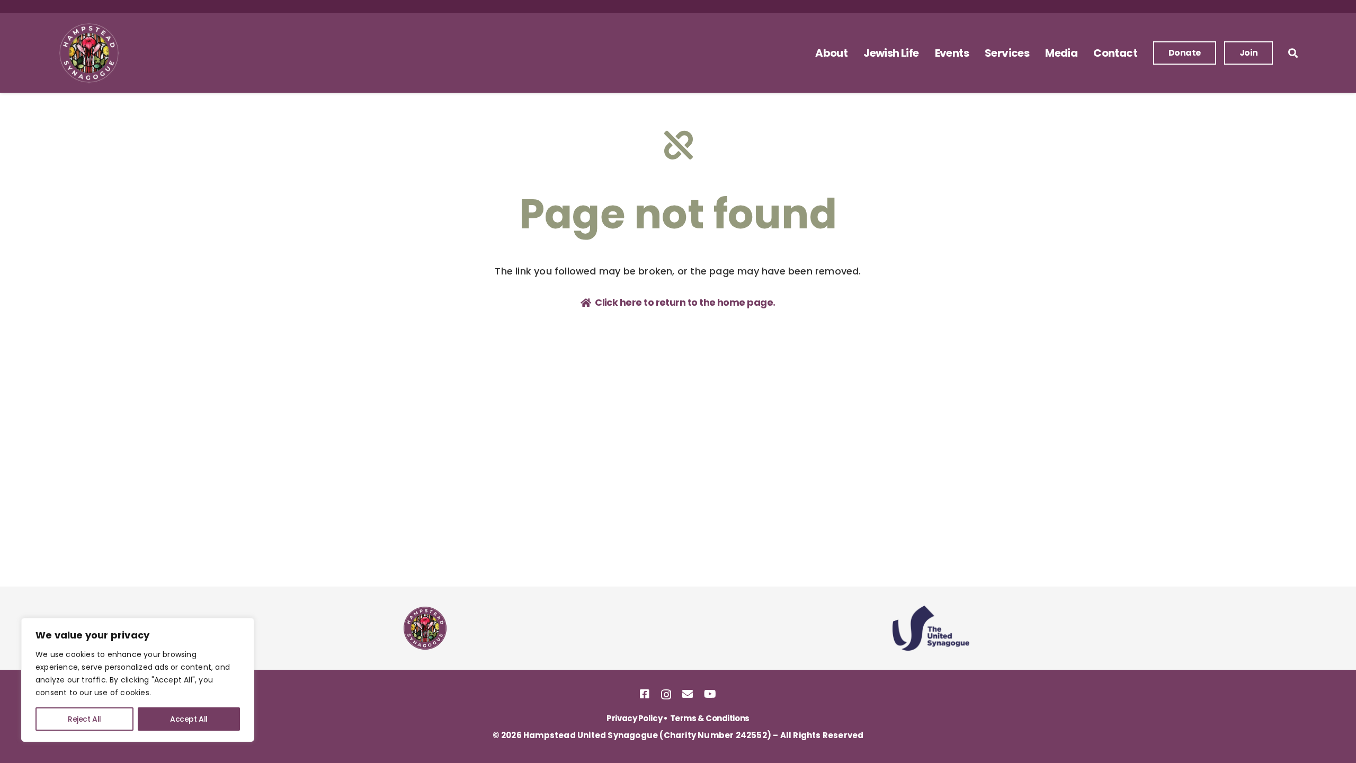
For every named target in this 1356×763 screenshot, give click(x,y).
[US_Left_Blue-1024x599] (931, 628)
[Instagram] (666, 694)
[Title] (644, 694)
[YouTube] (709, 694)
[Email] (687, 694)
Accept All (189, 719)
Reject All (84, 719)
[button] (854, 53)
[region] (137, 680)
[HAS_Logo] (89, 53)
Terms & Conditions (710, 718)
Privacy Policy (634, 718)
